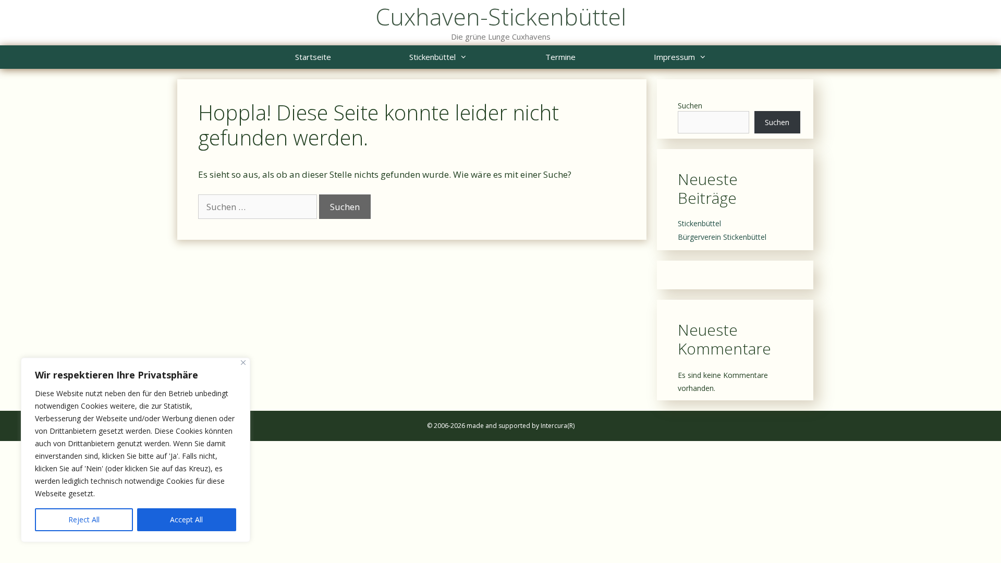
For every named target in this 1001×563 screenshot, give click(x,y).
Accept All (186, 519)
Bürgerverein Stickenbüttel (722, 237)
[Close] (243, 362)
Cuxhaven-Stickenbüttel (500, 16)
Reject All (84, 519)
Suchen (690, 106)
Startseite (313, 57)
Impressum (674, 57)
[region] (135, 450)
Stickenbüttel (432, 57)
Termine (560, 57)
